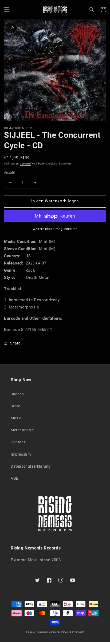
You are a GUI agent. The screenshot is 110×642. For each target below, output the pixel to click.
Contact (18, 442)
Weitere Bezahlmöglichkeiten (55, 229)
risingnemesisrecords (48, 632)
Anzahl (9, 172)
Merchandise (22, 430)
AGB (15, 478)
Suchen (17, 394)
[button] (7, 9)
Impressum (21, 454)
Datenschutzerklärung (31, 466)
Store (15, 406)
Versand (25, 163)
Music (16, 418)
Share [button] (15, 343)
